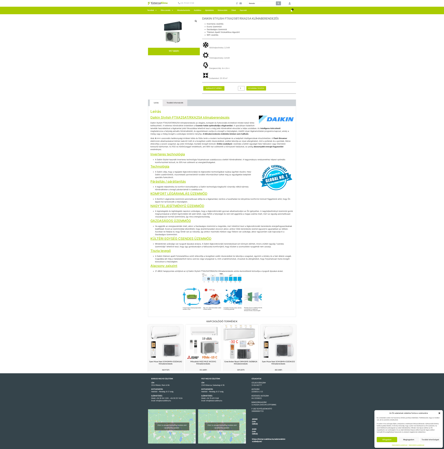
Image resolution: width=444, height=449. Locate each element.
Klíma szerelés (165, 10)
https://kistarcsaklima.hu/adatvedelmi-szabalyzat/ (255, 440)
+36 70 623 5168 (187, 3)
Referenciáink (222, 10)
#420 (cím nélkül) (255, 431)
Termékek (150, 10)
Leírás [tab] (156, 103)
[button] (439, 413)
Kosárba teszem (256, 88)
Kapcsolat (243, 10)
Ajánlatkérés (209, 10)
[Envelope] (240, 3)
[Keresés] (278, 3)
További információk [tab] (175, 103)
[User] (289, 3)
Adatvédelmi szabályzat (399, 445)
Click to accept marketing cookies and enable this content (172, 426)
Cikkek (233, 10)
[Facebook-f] (237, 3)
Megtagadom (408, 439)
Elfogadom (386, 439)
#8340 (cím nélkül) (255, 421)
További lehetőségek (430, 439)
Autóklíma (197, 10)
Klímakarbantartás (183, 10)
